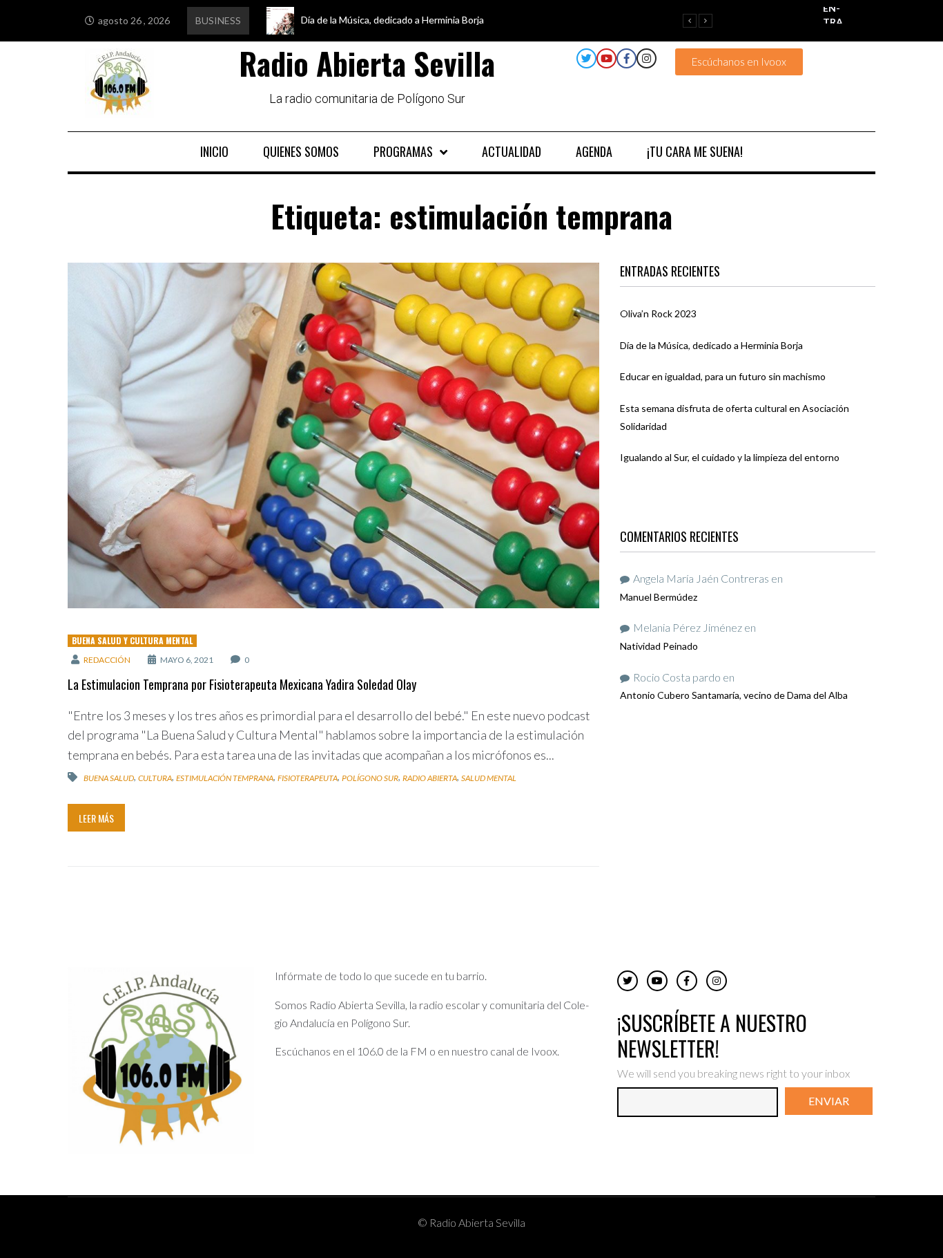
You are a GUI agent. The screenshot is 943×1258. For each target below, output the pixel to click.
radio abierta (429, 778)
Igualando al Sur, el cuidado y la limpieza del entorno (729, 457)
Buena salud (109, 778)
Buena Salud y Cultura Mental (132, 640)
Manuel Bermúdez (658, 597)
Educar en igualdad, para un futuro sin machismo (723, 376)
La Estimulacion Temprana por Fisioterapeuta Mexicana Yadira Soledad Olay (242, 684)
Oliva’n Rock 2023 (658, 313)
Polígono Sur (370, 778)
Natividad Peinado (659, 646)
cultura (155, 778)
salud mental (488, 778)
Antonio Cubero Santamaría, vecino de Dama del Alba (734, 695)
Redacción (107, 660)
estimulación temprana (224, 778)
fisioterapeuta (308, 778)
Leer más (96, 818)
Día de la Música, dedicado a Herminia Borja (711, 345)
